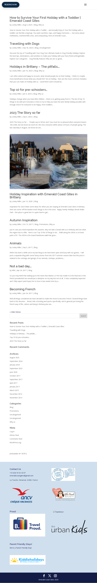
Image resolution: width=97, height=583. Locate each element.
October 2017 (15, 376)
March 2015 (14, 390)
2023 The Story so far (25, 112)
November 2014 (16, 398)
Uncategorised (44, 48)
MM (13, 270)
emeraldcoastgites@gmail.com (21, 475)
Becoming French (22, 289)
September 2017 (16, 379)
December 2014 (16, 394)
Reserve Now (10, 5)
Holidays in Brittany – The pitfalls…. (35, 66)
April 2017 (13, 383)
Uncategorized (15, 418)
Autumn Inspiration (23, 220)
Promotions (43, 224)
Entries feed (14, 435)
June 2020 (13, 372)
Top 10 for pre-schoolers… (28, 89)
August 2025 (14, 357)
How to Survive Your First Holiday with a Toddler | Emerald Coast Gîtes (45, 19)
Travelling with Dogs (24, 43)
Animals (15, 243)
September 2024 (16, 361)
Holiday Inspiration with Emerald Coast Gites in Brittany (43, 195)
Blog (35, 25)
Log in (12, 431)
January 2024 (15, 365)
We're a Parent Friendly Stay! (21, 548)
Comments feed (16, 439)
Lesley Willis (16, 25)
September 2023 (16, 368)
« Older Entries (15, 312)
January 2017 (15, 387)
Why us (41, 25)
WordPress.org (15, 442)
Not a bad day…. (21, 266)
